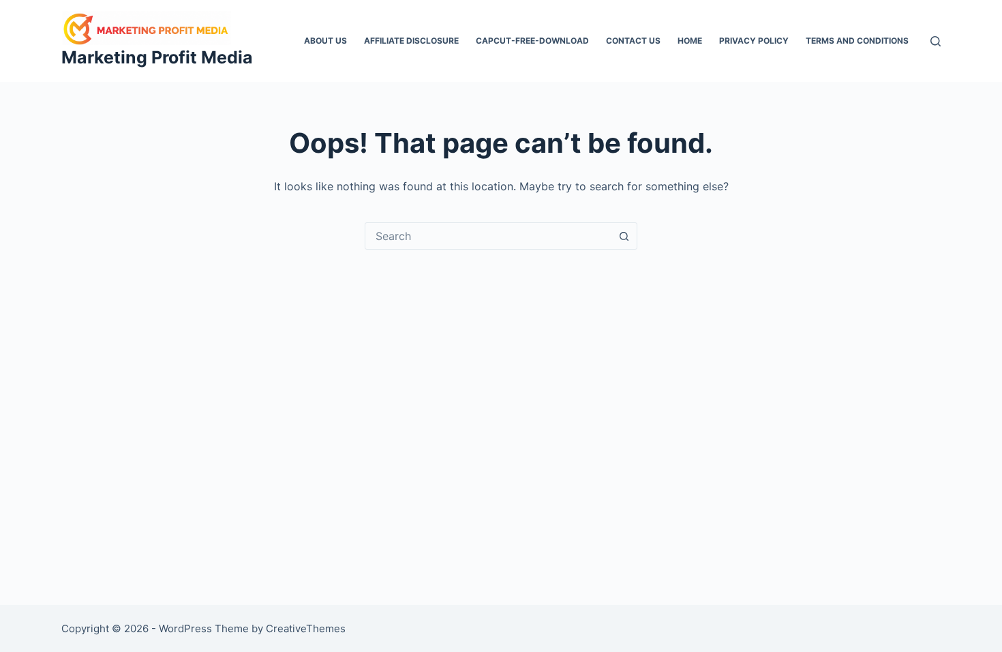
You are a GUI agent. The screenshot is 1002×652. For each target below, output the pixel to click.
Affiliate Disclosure (411, 40)
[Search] (935, 41)
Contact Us (633, 40)
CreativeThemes (306, 628)
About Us (325, 40)
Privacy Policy (754, 40)
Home (690, 40)
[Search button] (624, 236)
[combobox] (488, 236)
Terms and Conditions (857, 40)
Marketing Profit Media (157, 57)
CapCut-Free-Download (532, 40)
